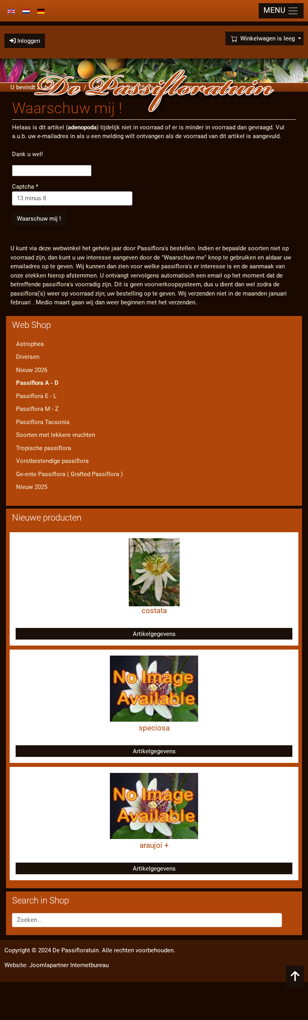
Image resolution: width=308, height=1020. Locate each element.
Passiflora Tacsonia (42, 422)
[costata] (154, 571)
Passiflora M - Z (37, 408)
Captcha (25, 186)
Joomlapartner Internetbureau (69, 965)
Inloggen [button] (28, 40)
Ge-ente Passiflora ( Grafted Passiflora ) (69, 474)
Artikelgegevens (154, 634)
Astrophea (30, 344)
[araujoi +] (154, 805)
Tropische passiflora (43, 448)
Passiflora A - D (37, 382)
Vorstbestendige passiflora (52, 461)
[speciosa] (154, 688)
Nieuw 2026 (31, 370)
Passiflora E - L (36, 396)
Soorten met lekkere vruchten (55, 435)
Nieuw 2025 (31, 487)
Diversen (27, 356)
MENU (275, 10)
